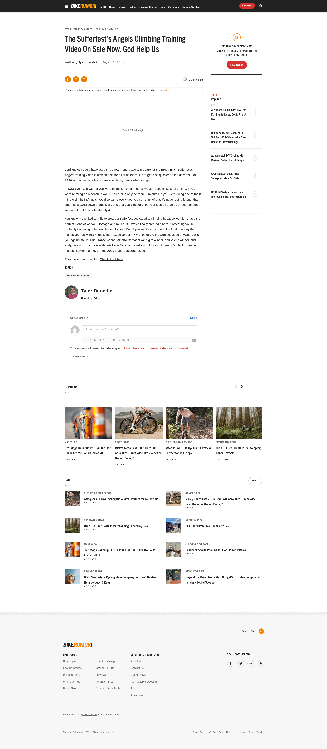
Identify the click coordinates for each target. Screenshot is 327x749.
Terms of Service (256, 732)
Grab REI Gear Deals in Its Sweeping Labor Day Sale (116, 526)
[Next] (241, 387)
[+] (133, 340)
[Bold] (85, 340)
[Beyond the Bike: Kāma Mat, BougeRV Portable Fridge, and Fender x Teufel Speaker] (173, 576)
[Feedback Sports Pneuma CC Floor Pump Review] (173, 549)
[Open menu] (66, 7)
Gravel (122, 7)
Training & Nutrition (78, 275)
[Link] (123, 340)
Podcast (136, 688)
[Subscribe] (260, 662)
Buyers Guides (191, 7)
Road (112, 7)
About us (136, 661)
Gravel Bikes (122, 442)
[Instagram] (250, 662)
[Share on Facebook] (68, 79)
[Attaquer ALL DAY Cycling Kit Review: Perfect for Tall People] (189, 423)
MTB (103, 7)
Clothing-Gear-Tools (197, 544)
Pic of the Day (71, 674)
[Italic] (90, 340)
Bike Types (69, 661)
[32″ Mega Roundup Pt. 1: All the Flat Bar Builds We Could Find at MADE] (88, 423)
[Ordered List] (104, 340)
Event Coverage (170, 7)
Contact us (137, 668)
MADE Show (71, 442)
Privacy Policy (199, 732)
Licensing (240, 732)
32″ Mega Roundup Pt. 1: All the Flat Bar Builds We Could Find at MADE (228, 114)
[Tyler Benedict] (71, 293)
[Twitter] (240, 662)
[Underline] (95, 340)
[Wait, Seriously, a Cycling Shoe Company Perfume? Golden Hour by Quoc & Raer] (72, 576)
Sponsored (222, 442)
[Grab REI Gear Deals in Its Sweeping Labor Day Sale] (240, 423)
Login (193, 317)
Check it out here (111, 259)
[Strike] (99, 340)
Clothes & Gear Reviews (179, 442)
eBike (133, 7)
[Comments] (186, 79)
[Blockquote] (114, 340)
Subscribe (247, 6)
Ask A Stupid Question (144, 681)
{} (128, 340)
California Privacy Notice (220, 732)
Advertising (137, 695)
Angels (69, 175)
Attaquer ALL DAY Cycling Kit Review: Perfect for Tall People (121, 499)
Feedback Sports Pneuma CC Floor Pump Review (215, 550)
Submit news (138, 674)
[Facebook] (230, 662)
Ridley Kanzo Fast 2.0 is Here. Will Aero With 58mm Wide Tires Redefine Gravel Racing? (228, 137)
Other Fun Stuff (105, 668)
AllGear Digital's (89, 714)
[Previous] (236, 387)
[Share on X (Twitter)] (76, 79)
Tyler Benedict (88, 62)
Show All (255, 480)
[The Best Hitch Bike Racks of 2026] (173, 525)
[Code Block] (118, 340)
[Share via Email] (84, 79)
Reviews (101, 674)
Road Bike (69, 688)
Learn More (164, 90)
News (233, 442)
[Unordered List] (109, 340)
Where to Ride (71, 681)
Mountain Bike (104, 681)
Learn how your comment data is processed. (156, 348)
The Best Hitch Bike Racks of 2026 (207, 526)
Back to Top (248, 631)
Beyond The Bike (93, 571)
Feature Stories (148, 7)
